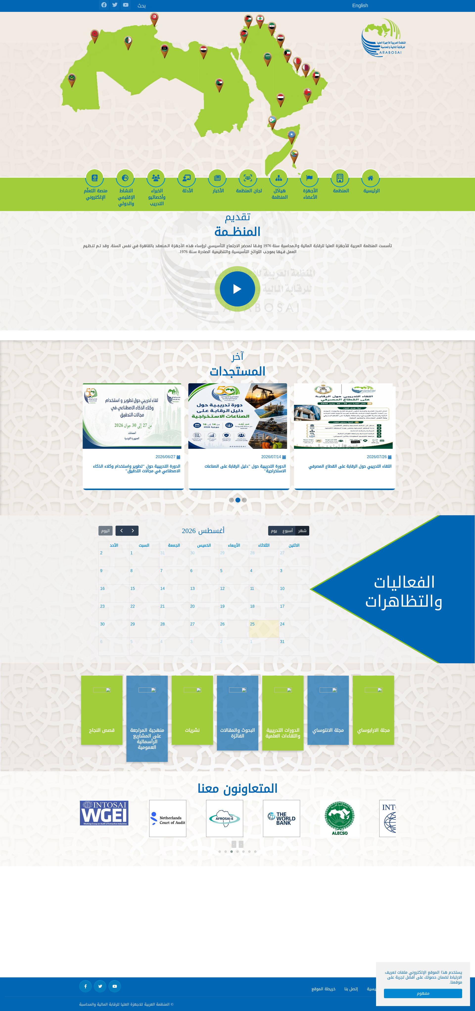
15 (132, 588)
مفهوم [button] (423, 993)
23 (102, 606)
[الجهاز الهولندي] (123, 818)
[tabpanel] (343, 438)
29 (222, 553)
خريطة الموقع (323, 989)
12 (222, 588)
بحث (142, 5)
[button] (220, 851)
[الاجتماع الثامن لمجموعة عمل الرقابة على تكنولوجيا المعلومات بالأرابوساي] (132, 418)
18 (252, 606)
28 (252, 553)
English (360, 5)
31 (162, 553)
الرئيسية (374, 989)
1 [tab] (231, 501)
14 (162, 588)
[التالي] (121, 531)
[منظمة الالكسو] (295, 819)
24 (282, 624)
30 (192, 553)
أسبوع (288, 531)
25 (252, 624)
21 (162, 606)
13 (192, 588)
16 (102, 588)
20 (192, 606)
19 (222, 606)
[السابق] (133, 531)
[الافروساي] (180, 818)
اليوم (105, 531)
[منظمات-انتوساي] (353, 818)
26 (222, 624)
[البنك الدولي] (237, 818)
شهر (302, 531)
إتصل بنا (351, 989)
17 (282, 606)
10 (282, 588)
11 (252, 588)
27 (282, 553)
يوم (274, 531)
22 (132, 606)
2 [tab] (237, 501)
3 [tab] (243, 501)
